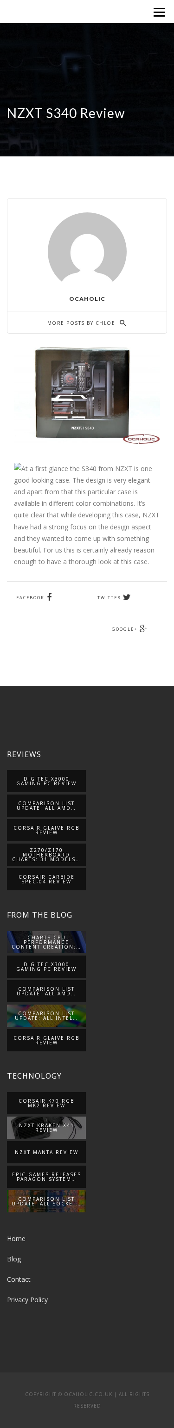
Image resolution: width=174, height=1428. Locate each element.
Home (16, 1238)
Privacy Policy (27, 1299)
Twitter (109, 598)
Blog (14, 1258)
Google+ (124, 629)
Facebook (30, 598)
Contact (19, 1279)
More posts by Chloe (82, 323)
